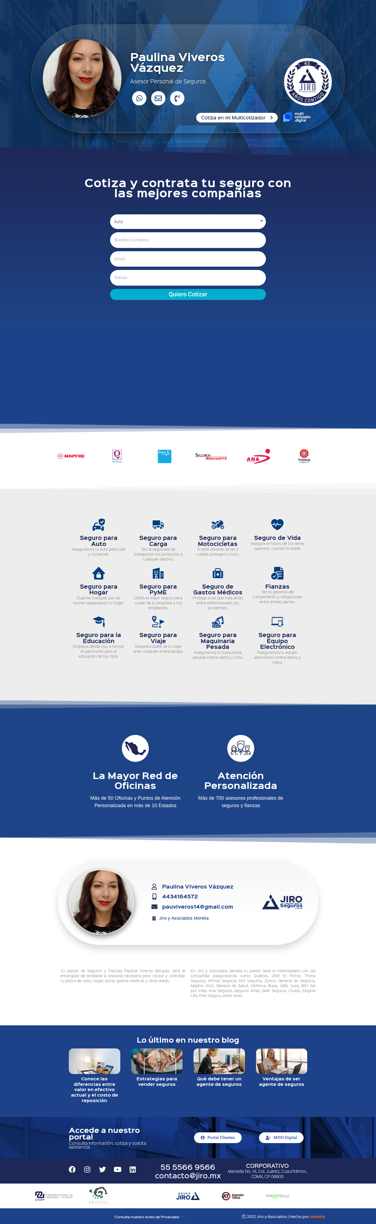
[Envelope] (158, 98)
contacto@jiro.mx (188, 1175)
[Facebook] (72, 1169)
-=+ (182, 1216)
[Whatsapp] (139, 98)
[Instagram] (87, 1169)
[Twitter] (102, 1169)
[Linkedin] (133, 1169)
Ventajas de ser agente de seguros (281, 1081)
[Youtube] (117, 1169)
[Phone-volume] (177, 98)
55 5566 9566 (187, 1167)
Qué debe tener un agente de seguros (219, 1081)
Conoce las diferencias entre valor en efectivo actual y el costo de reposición (94, 1089)
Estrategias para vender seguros (157, 1081)
